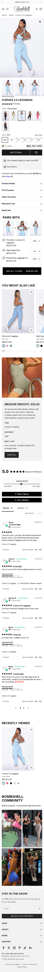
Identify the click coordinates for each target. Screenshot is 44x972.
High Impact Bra (13, 250)
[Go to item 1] (8, 88)
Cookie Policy (22, 967)
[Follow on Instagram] (14, 947)
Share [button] (7, 550)
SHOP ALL (11, 455)
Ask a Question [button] (23, 500)
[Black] (41, 346)
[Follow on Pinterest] (19, 947)
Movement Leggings (10, 336)
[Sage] (11, 346)
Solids (11, 15)
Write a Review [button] (23, 494)
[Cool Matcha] (15, 783)
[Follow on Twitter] (9, 947)
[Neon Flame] (7, 783)
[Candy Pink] (7, 346)
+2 (18, 783)
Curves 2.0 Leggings (9, 544)
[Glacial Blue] (38, 346)
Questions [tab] (21, 508)
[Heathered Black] (11, 783)
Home (4, 15)
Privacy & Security (29, 964)
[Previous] (2, 2)
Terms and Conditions (13, 964)
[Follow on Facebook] (3, 947)
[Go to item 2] (21, 88)
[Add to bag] (31, 330)
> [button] (28, 708)
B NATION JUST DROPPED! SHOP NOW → (22, 2)
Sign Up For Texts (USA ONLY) (22, 916)
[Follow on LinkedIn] (30, 947)
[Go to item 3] (34, 88)
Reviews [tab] (6, 508)
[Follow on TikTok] (25, 947)
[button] (36, 152)
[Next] (41, 2)
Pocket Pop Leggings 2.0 (17, 258)
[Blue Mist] (4, 346)
